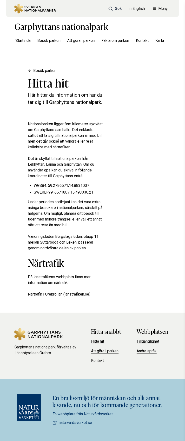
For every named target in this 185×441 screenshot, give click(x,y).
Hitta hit (97, 341)
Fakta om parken (115, 40)
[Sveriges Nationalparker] (35, 8)
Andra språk (147, 351)
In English (136, 8)
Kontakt (142, 40)
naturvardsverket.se (75, 422)
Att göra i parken (81, 40)
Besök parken (48, 40)
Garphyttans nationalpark (61, 25)
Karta (159, 40)
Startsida (23, 40)
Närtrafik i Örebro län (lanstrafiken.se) (59, 294)
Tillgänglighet (148, 341)
